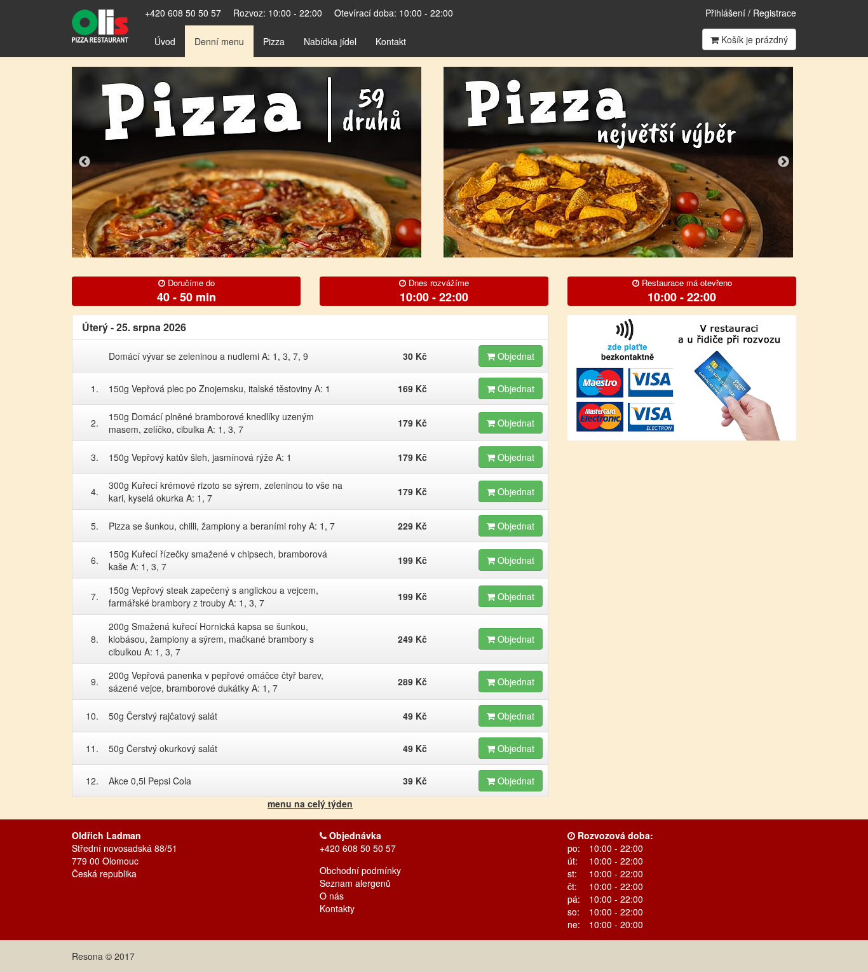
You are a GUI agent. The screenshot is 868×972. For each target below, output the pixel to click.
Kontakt (391, 41)
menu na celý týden (310, 803)
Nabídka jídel (330, 41)
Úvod (164, 41)
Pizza (274, 41)
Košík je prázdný (753, 39)
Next (783, 162)
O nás (332, 895)
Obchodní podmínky (360, 870)
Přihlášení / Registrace (750, 12)
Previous (84, 162)
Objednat (514, 356)
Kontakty (337, 908)
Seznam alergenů (355, 883)
